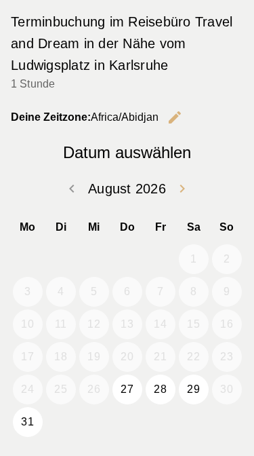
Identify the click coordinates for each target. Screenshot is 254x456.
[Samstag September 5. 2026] (194, 422)
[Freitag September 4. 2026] (160, 422)
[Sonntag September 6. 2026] (227, 422)
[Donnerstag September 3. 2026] (127, 422)
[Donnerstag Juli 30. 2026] (127, 259)
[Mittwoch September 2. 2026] (94, 422)
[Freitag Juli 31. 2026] (160, 259)
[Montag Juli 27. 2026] (28, 259)
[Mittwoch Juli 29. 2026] (94, 259)
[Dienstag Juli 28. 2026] (61, 259)
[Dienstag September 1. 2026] (61, 422)
